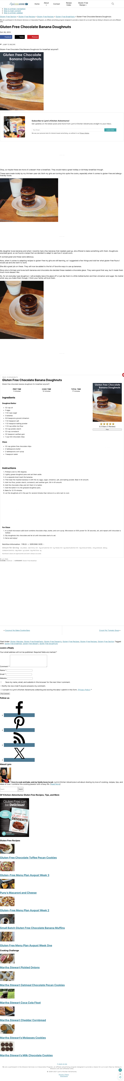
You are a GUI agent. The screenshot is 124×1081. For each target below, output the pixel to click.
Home (37, 4)
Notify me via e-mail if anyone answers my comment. (24, 686)
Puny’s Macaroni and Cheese (18, 892)
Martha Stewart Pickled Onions (20, 967)
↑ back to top (62, 1064)
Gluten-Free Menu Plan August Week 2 (24, 910)
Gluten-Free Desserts (53, 642)
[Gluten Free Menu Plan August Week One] (7, 941)
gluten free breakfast (13, 644)
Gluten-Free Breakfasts (65, 17)
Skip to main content (12, 11)
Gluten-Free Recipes (26, 17)
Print (107, 429)
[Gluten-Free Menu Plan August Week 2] (7, 906)
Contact (56, 4)
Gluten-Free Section (8, 17)
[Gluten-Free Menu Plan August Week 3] (7, 870)
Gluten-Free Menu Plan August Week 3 (24, 875)
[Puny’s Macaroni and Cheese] (7, 888)
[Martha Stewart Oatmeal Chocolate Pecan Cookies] (7, 980)
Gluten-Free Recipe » (83, 4)
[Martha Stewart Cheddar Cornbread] (7, 1016)
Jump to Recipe (8, 44)
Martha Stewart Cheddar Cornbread (23, 1020)
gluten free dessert (31, 644)
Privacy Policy (64, 1074)
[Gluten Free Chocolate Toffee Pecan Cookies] (7, 853)
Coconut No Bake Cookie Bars (17, 630)
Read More (55, 784)
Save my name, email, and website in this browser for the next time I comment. (37, 682)
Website (3, 678)
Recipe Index (69, 4)
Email (3, 674)
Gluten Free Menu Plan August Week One (26, 945)
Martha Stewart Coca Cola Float (20, 1002)
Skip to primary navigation (14, 9)
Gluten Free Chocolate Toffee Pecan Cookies (28, 857)
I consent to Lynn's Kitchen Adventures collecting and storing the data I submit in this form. (47, 690)
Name (3, 670)
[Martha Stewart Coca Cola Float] (7, 998)
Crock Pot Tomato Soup (109, 630)
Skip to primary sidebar (13, 13)
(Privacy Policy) (84, 690)
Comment (4, 666)
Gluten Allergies (16, 642)
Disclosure (64, 1076)
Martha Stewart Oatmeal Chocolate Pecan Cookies (32, 985)
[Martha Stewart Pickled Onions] (7, 963)
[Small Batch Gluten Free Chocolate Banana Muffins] (7, 923)
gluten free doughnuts (49, 644)
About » (46, 4)
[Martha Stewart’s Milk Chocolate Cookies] (7, 1051)
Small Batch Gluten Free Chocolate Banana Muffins (32, 927)
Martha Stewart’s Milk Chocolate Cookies (26, 1055)
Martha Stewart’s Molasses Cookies (23, 1037)
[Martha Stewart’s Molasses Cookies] (7, 1033)
